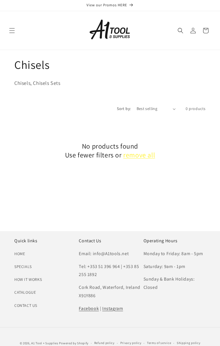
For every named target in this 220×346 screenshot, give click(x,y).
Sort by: (124, 108)
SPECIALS (23, 266)
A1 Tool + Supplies (44, 343)
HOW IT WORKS (28, 279)
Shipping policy (189, 343)
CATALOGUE (25, 292)
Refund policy (104, 343)
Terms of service (159, 343)
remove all (139, 155)
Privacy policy (131, 343)
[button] (12, 30)
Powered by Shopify (74, 343)
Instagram (112, 308)
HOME (19, 253)
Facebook (89, 308)
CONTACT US (25, 305)
